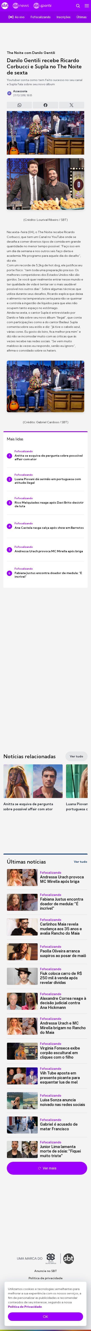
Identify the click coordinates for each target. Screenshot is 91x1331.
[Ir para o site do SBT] (68, 1258)
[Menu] (87, 5)
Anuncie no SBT (45, 1271)
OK (45, 1317)
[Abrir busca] (78, 5)
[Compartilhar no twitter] (71, 105)
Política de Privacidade (25, 1307)
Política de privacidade (46, 1278)
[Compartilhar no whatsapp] (19, 105)
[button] (33, 791)
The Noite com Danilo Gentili (31, 53)
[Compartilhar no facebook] (45, 105)
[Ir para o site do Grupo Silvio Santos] (39, 1258)
